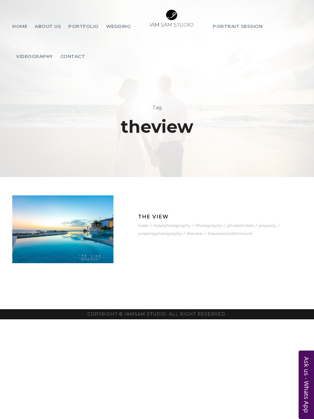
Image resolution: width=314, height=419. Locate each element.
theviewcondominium (230, 233)
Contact (72, 56)
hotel (143, 225)
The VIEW (153, 217)
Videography (34, 56)
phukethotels (240, 225)
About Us (48, 26)
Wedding (118, 26)
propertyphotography (160, 233)
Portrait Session (237, 26)
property (267, 225)
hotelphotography (171, 225)
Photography (208, 225)
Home (19, 26)
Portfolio (83, 26)
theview (195, 233)
